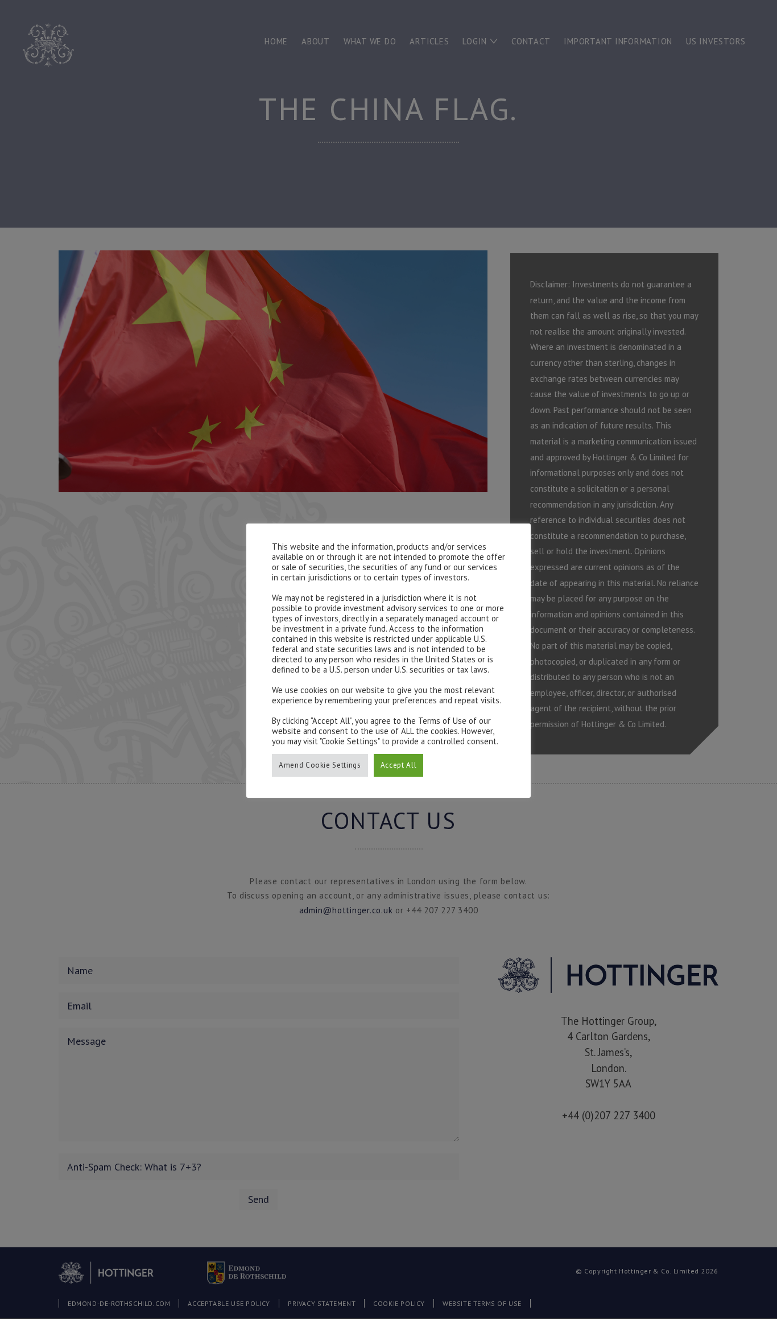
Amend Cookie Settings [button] (320, 765)
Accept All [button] (399, 765)
